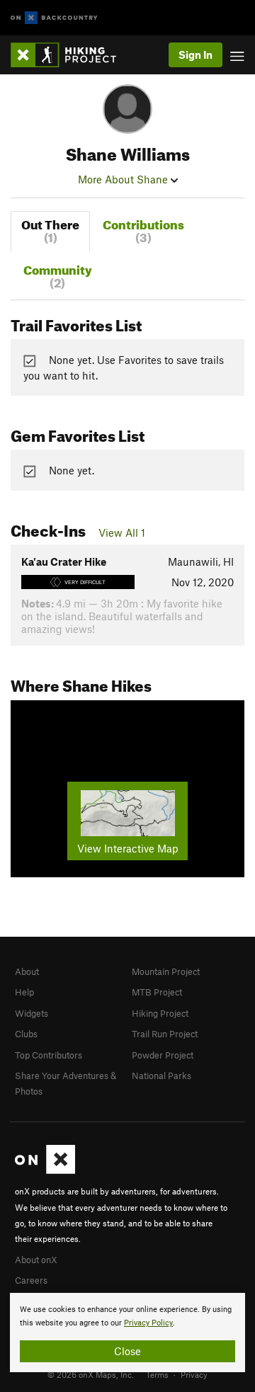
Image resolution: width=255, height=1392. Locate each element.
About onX (36, 1259)
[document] (127, 1332)
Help (24, 992)
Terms (157, 1374)
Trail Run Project (165, 1033)
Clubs (26, 1033)
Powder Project (162, 1055)
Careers (31, 1280)
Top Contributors (48, 1055)
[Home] (70, 54)
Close (127, 1351)
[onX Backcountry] (54, 18)
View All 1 (121, 532)
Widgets (31, 1013)
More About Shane (124, 179)
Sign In (195, 54)
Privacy (194, 1374)
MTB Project (157, 992)
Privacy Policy (148, 1323)
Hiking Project (160, 1013)
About (27, 971)
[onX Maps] (45, 1170)
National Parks (161, 1075)
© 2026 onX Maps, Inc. (90, 1374)
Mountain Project (166, 971)
